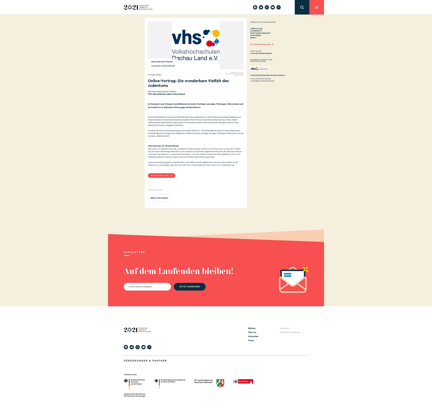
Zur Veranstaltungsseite (260, 44)
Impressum (285, 328)
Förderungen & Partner (145, 360)
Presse (251, 340)
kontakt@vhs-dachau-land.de (262, 81)
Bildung (251, 328)
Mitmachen (253, 336)
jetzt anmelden (189, 287)
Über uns (252, 332)
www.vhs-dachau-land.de (261, 53)
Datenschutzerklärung (290, 332)
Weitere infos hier (159, 175)
